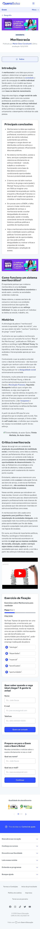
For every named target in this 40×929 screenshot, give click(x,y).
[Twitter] (25, 907)
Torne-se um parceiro (20, 899)
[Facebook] (10, 907)
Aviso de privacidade (29, 887)
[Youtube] (30, 907)
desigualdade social (27, 370)
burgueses (25, 401)
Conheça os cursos (10, 846)
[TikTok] (20, 907)
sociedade (29, 78)
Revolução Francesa (17, 385)
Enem (4, 10)
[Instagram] (15, 907)
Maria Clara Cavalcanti (22, 44)
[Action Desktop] (20, 24)
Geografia (7, 15)
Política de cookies (15, 893)
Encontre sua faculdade (12, 853)
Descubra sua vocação (11, 839)
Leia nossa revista (9, 860)
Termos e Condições (10, 887)
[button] (14, 814)
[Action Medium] (20, 265)
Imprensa (28, 893)
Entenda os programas (11, 867)
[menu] (33, 3)
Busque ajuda (7, 874)
